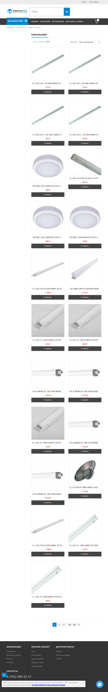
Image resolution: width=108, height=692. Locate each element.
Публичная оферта (63, 655)
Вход (33, 651)
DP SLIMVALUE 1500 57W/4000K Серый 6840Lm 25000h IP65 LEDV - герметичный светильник (85, 443)
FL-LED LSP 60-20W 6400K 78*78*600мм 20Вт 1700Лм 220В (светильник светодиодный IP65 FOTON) (48, 545)
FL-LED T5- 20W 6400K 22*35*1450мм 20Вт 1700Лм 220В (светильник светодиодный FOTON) (48, 597)
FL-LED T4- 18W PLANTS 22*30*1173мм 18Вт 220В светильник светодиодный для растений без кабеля (85, 340)
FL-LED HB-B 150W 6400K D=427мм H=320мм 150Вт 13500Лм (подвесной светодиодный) (85, 487)
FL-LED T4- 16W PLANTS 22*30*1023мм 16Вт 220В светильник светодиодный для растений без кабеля (48, 340)
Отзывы (59, 651)
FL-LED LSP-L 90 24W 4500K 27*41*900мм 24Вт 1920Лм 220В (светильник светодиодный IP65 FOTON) (48, 83)
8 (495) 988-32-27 (19, 677)
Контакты (35, 27)
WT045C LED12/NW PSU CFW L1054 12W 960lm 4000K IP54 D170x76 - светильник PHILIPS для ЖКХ (48, 186)
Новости (10, 659)
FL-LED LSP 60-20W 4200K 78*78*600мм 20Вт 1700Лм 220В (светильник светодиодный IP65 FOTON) (48, 289)
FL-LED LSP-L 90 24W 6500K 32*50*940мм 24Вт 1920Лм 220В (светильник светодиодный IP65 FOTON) (85, 83)
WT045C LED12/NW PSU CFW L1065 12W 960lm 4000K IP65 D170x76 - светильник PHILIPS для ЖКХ (48, 237)
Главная (34, 21)
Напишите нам (36, 666)
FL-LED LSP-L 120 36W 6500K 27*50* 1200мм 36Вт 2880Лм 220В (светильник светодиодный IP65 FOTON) (48, 135)
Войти (84, 2)
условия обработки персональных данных (48, 685)
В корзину (47, 92)
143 (69, 625)
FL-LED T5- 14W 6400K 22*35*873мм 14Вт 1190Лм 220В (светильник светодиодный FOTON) (85, 545)
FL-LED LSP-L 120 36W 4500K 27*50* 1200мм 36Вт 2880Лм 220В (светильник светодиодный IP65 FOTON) (85, 135)
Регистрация (94, 2)
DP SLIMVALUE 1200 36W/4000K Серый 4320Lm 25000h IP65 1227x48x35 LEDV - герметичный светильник (48, 391)
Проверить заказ (37, 662)
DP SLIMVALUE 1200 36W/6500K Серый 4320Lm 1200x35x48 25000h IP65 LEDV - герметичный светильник (85, 391)
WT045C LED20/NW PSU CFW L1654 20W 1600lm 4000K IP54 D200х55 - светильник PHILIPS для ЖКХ (85, 237)
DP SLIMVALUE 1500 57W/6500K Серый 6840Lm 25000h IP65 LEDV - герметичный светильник (48, 494)
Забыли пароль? (37, 659)
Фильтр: (73, 42)
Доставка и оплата (74, 21)
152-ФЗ (59, 659)
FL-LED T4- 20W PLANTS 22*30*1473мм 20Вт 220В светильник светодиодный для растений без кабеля (48, 443)
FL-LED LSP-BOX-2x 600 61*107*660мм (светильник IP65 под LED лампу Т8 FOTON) (85, 178)
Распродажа (58, 21)
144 (74, 625)
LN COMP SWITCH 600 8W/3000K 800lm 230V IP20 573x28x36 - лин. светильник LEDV (85, 289)
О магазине (45, 21)
